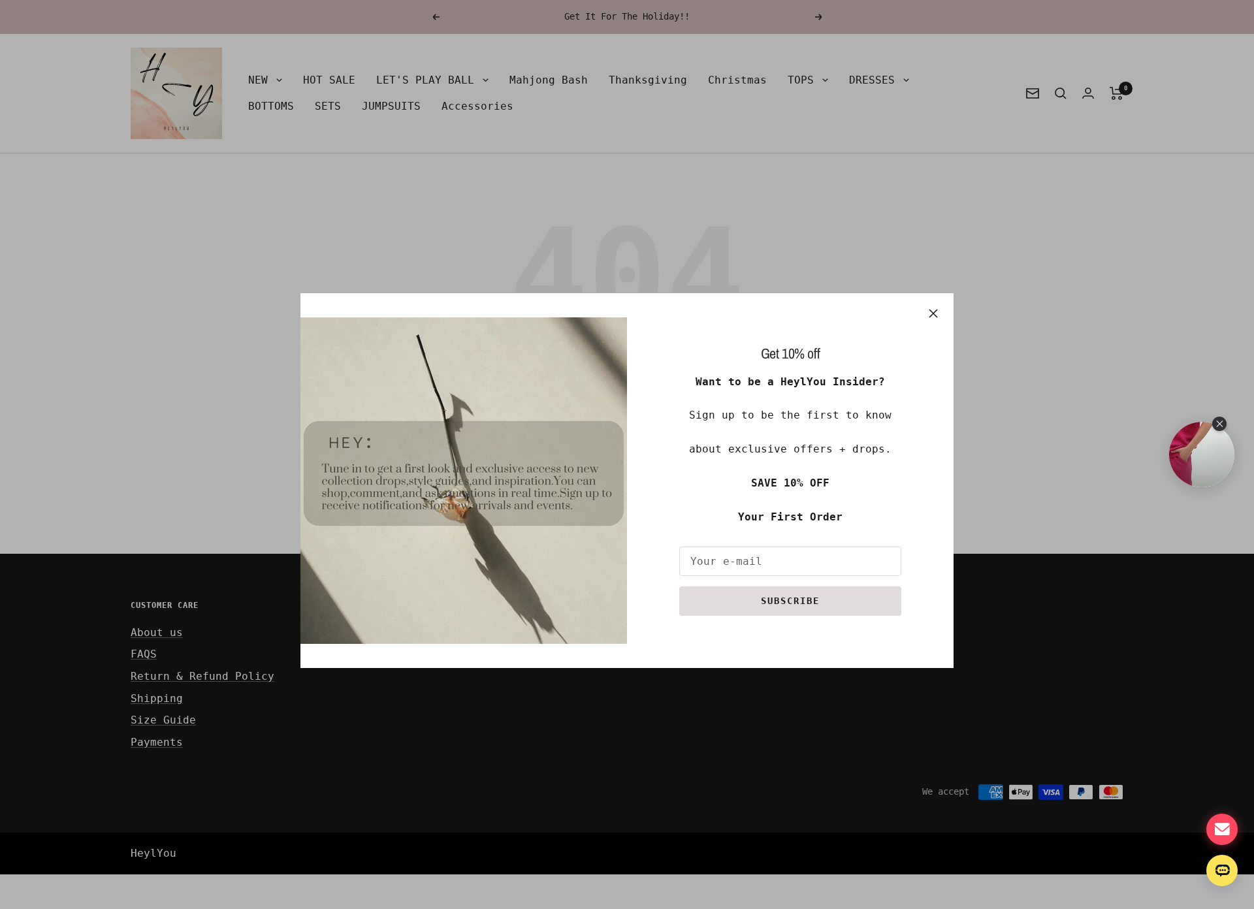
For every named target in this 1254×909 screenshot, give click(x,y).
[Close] (933, 313)
